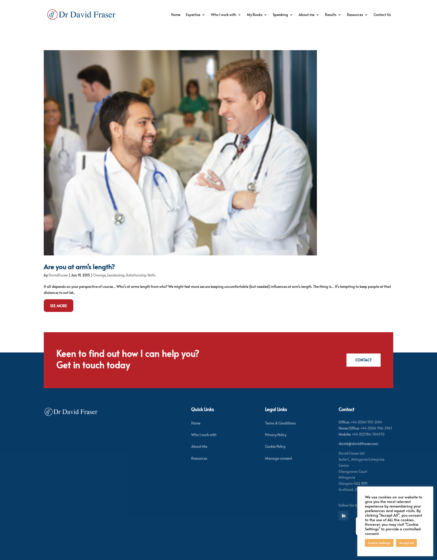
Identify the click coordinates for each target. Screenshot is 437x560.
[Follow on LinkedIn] (343, 515)
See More (58, 305)
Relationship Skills (141, 275)
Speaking (280, 14)
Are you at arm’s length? (79, 266)
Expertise (193, 14)
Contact (363, 360)
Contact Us (382, 14)
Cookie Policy (275, 446)
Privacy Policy (276, 434)
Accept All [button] (406, 542)
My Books (254, 14)
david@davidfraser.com (358, 443)
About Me (199, 446)
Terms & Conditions (280, 423)
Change (99, 275)
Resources (355, 14)
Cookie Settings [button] (379, 542)
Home (175, 14)
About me (306, 14)
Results (330, 14)
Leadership (115, 275)
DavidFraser (58, 275)
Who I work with (223, 14)
